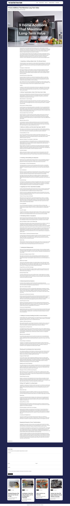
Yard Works (57, 2)
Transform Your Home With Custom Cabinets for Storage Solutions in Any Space (56, 494)
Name (9, 463)
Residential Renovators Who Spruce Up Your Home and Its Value (13, 494)
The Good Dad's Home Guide (15, 3)
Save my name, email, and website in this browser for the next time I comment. (20, 471)
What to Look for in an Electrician (40, 494)
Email (37, 463)
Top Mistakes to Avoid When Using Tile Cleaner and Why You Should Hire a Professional (27, 495)
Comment (9, 452)
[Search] (61, 2)
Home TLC (46, 2)
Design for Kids (41, 2)
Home (37, 2)
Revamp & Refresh (51, 2)
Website (9, 467)
